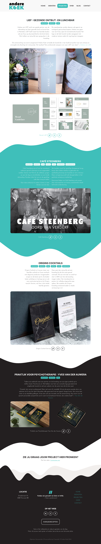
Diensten (52, 6)
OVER (78, 500)
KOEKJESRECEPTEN (50, 522)
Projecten (62, 6)
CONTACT (78, 503)
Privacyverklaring (48, 539)
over (72, 6)
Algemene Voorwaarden (36, 539)
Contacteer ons (55, 460)
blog (79, 6)
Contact (87, 6)
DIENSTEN (78, 494)
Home (43, 6)
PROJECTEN (78, 497)
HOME (78, 492)
